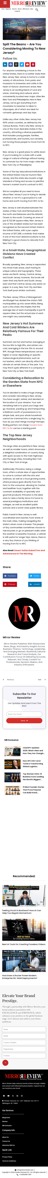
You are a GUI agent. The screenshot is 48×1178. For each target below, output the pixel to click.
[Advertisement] (21, 831)
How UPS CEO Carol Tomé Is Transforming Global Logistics (33, 764)
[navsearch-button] (37, 10)
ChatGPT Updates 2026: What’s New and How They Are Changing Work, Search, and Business (34, 750)
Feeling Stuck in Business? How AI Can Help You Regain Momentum (21, 911)
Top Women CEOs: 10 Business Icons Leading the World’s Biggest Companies (33, 777)
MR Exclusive (11, 740)
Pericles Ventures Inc (11, 1101)
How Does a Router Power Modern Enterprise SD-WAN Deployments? (20, 976)
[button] (10, 575)
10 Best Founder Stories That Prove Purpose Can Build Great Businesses (33, 790)
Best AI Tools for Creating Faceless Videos (23, 944)
